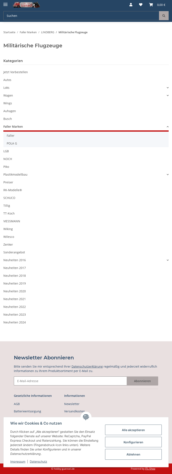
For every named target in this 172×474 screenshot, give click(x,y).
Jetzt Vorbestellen (15, 72)
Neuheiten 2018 (14, 276)
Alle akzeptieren (133, 430)
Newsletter (71, 404)
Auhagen (9, 111)
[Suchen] (164, 15)
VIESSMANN (11, 221)
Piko (6, 167)
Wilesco (8, 237)
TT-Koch (9, 213)
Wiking (8, 229)
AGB (17, 404)
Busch (7, 119)
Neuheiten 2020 (14, 291)
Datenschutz (38, 461)
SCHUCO (9, 198)
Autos (7, 80)
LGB (6, 151)
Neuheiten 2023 (14, 314)
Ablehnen (133, 454)
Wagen (8, 95)
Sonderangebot (14, 252)
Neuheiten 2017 (14, 268)
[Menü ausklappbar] (5, 2)
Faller (10, 136)
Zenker (8, 244)
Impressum (17, 461)
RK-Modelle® (12, 190)
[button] (131, 4)
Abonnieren (142, 381)
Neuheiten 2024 (14, 322)
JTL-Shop (150, 468)
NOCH (7, 159)
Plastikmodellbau (15, 174)
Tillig (6, 206)
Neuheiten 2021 (14, 299)
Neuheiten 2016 (14, 260)
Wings (7, 103)
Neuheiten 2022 (14, 307)
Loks (6, 88)
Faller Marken (13, 126)
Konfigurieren (133, 442)
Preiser (8, 182)
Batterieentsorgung (27, 411)
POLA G (12, 143)
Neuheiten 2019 (14, 283)
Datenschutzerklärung (87, 366)
